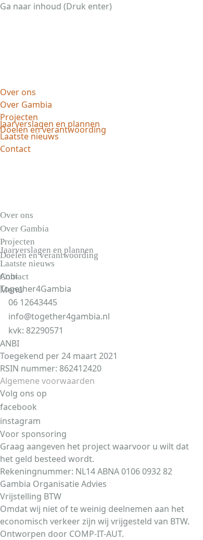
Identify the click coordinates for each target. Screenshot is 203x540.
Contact (15, 149)
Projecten (19, 117)
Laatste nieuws (29, 136)
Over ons (18, 92)
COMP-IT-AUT (95, 533)
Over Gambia (26, 104)
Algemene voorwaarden (47, 381)
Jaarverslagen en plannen (50, 124)
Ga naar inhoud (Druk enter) (56, 6)
